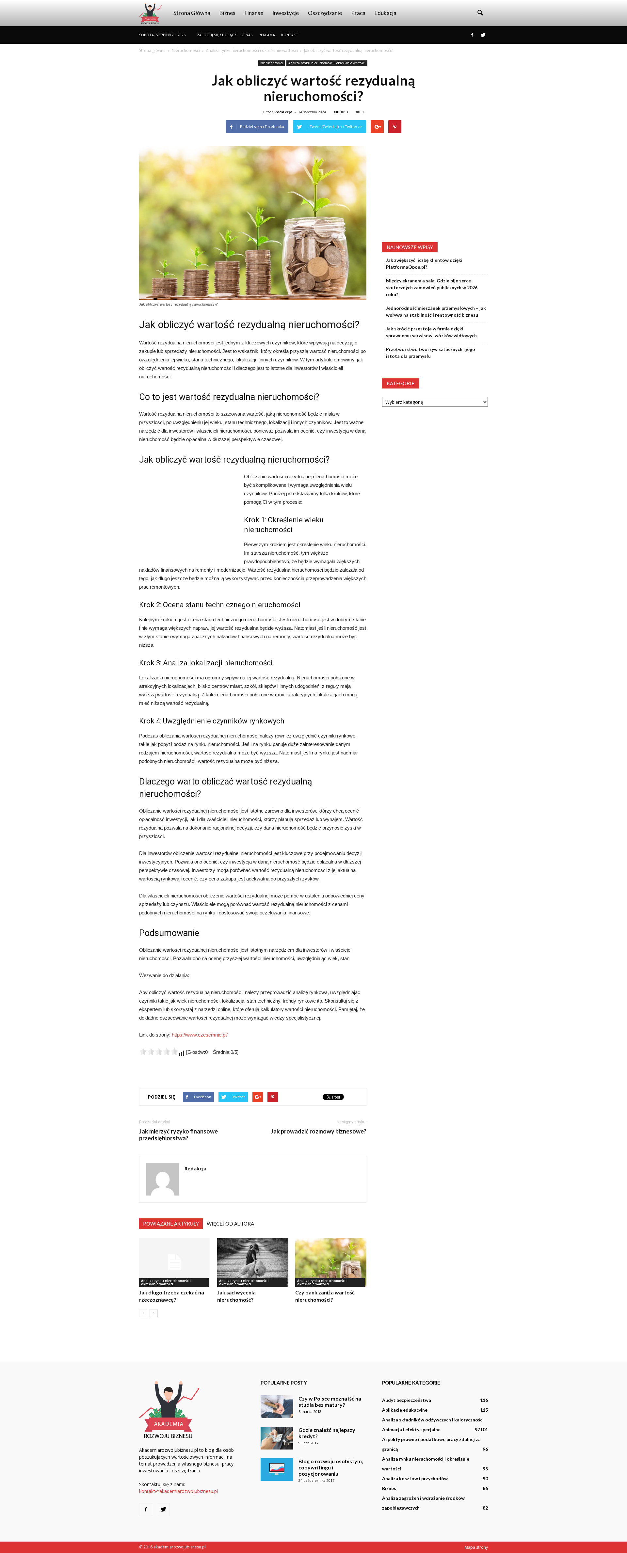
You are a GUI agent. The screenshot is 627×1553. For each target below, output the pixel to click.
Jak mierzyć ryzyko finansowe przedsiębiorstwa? (178, 1135)
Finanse (254, 12)
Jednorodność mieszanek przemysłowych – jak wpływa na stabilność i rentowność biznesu (436, 311)
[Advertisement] (188, 516)
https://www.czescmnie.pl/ (200, 1035)
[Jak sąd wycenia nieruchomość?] (252, 1262)
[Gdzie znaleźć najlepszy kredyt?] (277, 1438)
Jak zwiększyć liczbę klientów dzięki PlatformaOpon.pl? (424, 263)
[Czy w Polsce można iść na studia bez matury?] (277, 1406)
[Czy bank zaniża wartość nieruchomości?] (330, 1262)
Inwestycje (285, 12)
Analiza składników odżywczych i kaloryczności (433, 1419)
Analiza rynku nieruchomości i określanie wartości (326, 63)
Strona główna (191, 12)
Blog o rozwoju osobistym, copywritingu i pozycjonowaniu (330, 1467)
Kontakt (289, 34)
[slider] (158, 1051)
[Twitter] (483, 35)
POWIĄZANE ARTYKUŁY (171, 1224)
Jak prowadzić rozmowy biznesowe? (318, 1131)
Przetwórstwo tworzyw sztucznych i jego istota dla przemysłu (430, 352)
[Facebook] (472, 35)
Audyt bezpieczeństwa (406, 1400)
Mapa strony (476, 1547)
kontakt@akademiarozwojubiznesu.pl (178, 1491)
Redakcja (283, 111)
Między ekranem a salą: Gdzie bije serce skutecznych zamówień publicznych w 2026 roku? (431, 287)
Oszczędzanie (325, 12)
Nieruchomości (271, 63)
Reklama (267, 34)
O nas (247, 34)
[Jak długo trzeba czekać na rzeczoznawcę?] (174, 1262)
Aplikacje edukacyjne (404, 1410)
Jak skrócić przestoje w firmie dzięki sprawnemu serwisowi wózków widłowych (431, 332)
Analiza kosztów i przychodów (415, 1478)
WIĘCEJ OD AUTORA (230, 1224)
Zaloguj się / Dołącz (216, 34)
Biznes (227, 12)
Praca (358, 12)
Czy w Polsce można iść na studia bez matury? (329, 1401)
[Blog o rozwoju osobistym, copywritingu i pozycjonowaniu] (277, 1469)
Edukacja (385, 12)
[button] (480, 13)
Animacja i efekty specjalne (411, 1429)
